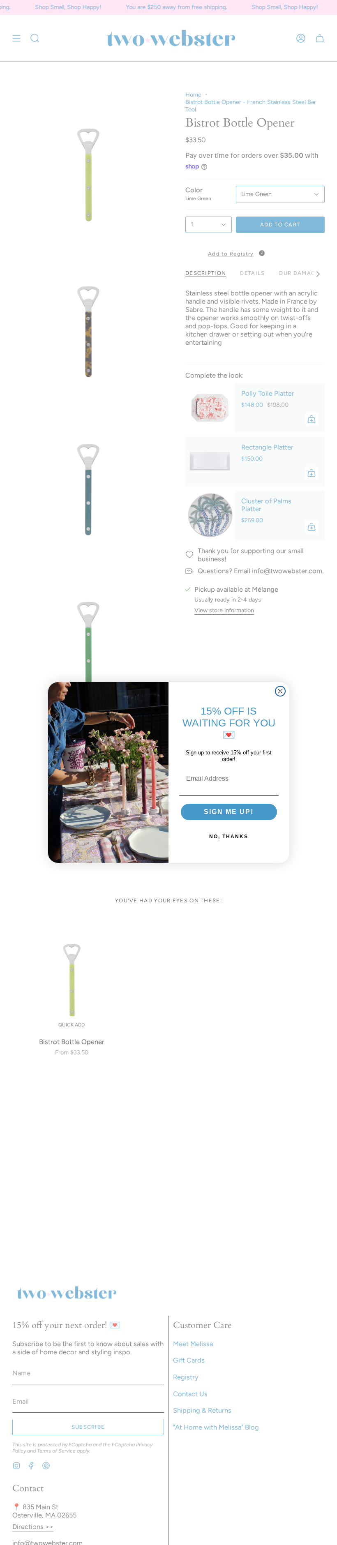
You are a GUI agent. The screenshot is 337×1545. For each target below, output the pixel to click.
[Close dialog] (280, 691)
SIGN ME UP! (229, 811)
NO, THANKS (228, 836)
